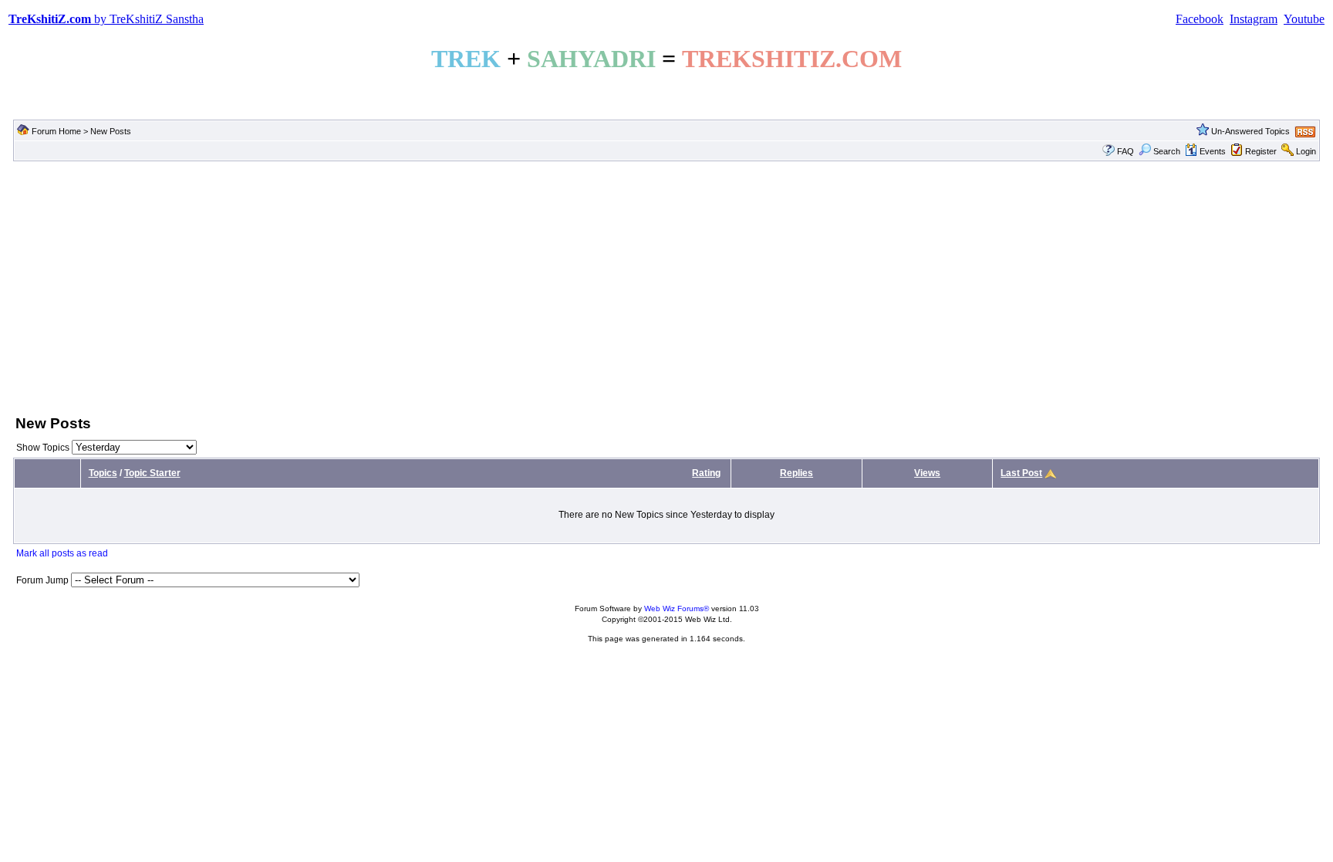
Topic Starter (152, 473)
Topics (103, 473)
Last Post (1021, 473)
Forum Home (56, 131)
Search (1166, 151)
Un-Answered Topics (1250, 131)
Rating (706, 473)
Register (1261, 151)
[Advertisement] (666, 286)
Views (927, 473)
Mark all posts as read (62, 553)
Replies (796, 473)
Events (1213, 151)
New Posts (110, 131)
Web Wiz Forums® (676, 608)
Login (1306, 151)
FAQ (1125, 151)
